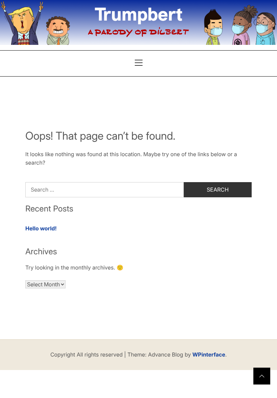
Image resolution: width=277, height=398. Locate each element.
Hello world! (41, 228)
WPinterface (209, 354)
